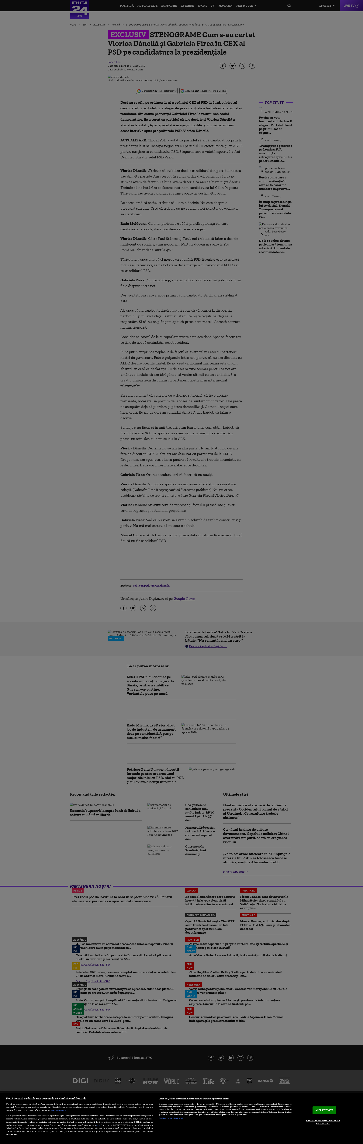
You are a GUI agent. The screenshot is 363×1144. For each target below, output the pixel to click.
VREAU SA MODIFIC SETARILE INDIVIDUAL (323, 1122)
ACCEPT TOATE (324, 1110)
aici (98, 1125)
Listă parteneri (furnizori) (171, 1118)
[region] (181, 1118)
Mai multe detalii (58, 1110)
